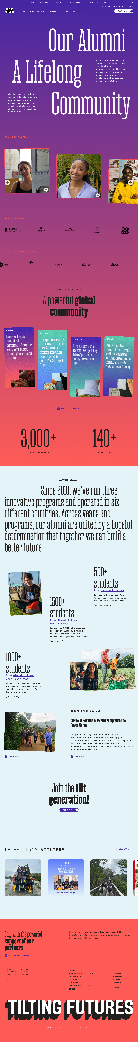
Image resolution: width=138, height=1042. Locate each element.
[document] (69, 521)
